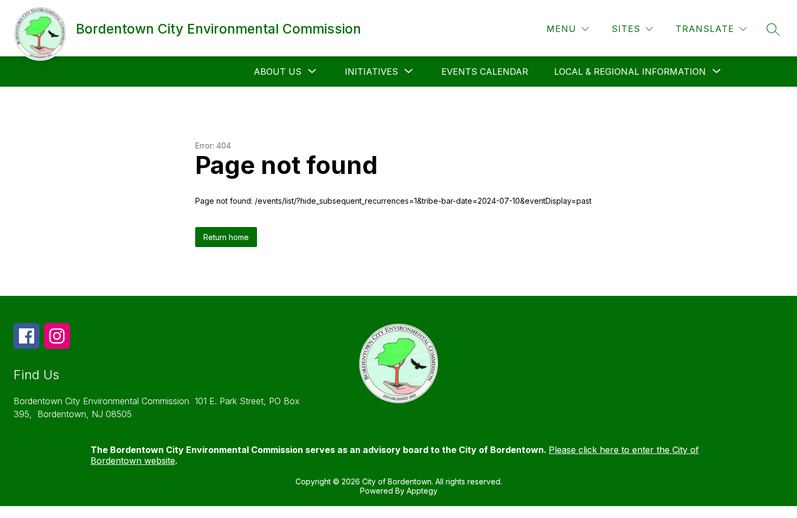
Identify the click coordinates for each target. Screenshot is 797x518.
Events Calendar (484, 71)
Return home (226, 237)
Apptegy (422, 490)
